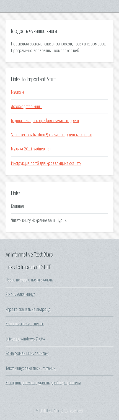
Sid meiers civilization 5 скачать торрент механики (51, 135)
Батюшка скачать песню (25, 324)
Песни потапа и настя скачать (29, 280)
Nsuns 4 (17, 92)
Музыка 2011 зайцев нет (31, 149)
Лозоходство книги (26, 106)
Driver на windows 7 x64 (25, 339)
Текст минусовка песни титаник (30, 368)
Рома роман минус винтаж (27, 353)
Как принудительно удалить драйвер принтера (43, 383)
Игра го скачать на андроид (28, 309)
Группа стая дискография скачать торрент (45, 121)
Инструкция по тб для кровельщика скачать (46, 163)
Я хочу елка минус (20, 294)
